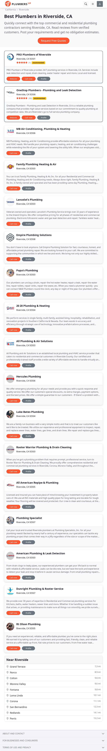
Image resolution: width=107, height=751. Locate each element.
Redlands (55, 712)
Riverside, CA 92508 (25, 239)
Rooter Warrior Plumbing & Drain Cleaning (44, 447)
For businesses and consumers (20, 740)
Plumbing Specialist (29, 518)
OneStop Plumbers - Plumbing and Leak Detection (48, 90)
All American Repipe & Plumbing (37, 482)
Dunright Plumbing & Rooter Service (39, 589)
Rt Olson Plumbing (28, 624)
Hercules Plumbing (28, 376)
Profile (43, 79)
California (10, 9)
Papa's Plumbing (27, 270)
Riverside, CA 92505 (25, 486)
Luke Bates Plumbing (30, 412)
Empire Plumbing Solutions (34, 235)
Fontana (55, 689)
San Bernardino (55, 707)
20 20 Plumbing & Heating (33, 306)
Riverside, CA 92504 (25, 310)
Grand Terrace (55, 666)
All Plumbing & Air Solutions (34, 341)
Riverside (24, 9)
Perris (55, 718)
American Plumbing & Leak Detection (40, 553)
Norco (55, 672)
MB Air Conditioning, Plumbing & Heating (43, 129)
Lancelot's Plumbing (29, 199)
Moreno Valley (55, 683)
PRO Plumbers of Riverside (33, 54)
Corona (55, 701)
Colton (55, 678)
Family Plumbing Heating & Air (36, 164)
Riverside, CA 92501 (25, 58)
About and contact (14, 733)
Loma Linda (55, 695)
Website (13, 79)
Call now (28, 79)
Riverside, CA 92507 (25, 522)
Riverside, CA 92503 (25, 168)
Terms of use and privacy (17, 747)
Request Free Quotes (53, 40)
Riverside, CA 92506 (25, 94)
